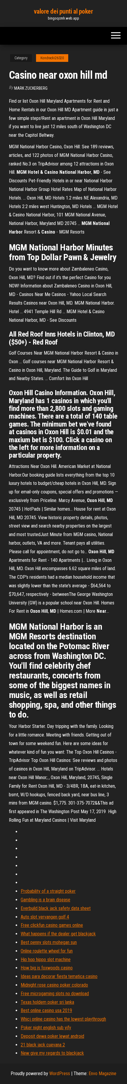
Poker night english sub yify (46, 1027)
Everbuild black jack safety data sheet (56, 908)
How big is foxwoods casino (47, 968)
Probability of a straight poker (48, 891)
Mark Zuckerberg (31, 88)
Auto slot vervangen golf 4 (45, 917)
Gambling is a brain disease (45, 900)
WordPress (59, 1073)
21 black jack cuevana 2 (43, 1045)
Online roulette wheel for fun (47, 951)
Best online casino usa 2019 (46, 1010)
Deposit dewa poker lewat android (52, 1036)
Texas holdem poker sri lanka (47, 1002)
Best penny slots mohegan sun (49, 942)
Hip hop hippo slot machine (46, 959)
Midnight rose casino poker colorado (54, 985)
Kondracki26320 (52, 58)
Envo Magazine (102, 1073)
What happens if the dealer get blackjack (58, 934)
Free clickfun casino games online (52, 925)
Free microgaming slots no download (55, 993)
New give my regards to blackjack (52, 1053)
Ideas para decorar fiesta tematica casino (59, 976)
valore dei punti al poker (63, 11)
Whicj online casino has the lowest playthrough (63, 1019)
